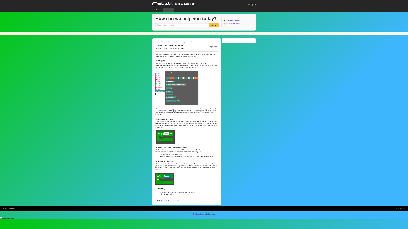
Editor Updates (194, 42)
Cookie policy (400, 209)
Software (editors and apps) (177, 42)
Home (158, 10)
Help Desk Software (199, 214)
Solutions (168, 10)
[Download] (200, 89)
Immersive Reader (175, 192)
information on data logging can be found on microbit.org (176, 109)
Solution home (160, 42)
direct (200, 150)
